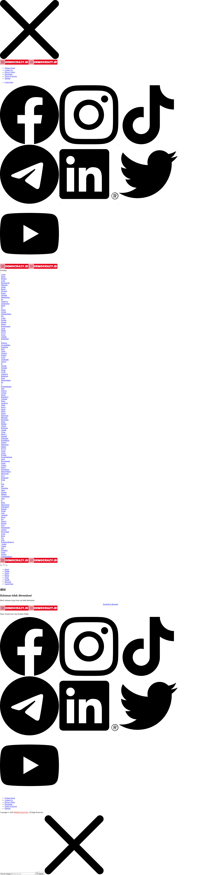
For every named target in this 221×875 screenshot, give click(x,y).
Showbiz (8, 582)
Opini (7, 578)
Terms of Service (11, 76)
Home (7, 569)
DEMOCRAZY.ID (21, 812)
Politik (7, 571)
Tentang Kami (10, 68)
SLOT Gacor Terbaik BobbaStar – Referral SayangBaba (5, 339)
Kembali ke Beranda (110, 604)
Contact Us (9, 70)
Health (7, 580)
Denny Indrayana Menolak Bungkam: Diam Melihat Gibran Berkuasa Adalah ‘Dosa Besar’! (5, 423)
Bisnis (7, 576)
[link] (29, 144)
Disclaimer (8, 74)
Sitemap (7, 78)
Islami (7, 573)
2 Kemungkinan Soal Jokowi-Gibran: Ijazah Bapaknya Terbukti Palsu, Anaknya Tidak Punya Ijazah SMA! (6, 397)
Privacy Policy (10, 72)
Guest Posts (9, 82)
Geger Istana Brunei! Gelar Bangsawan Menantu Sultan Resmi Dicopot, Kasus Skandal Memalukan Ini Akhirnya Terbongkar (5, 289)
